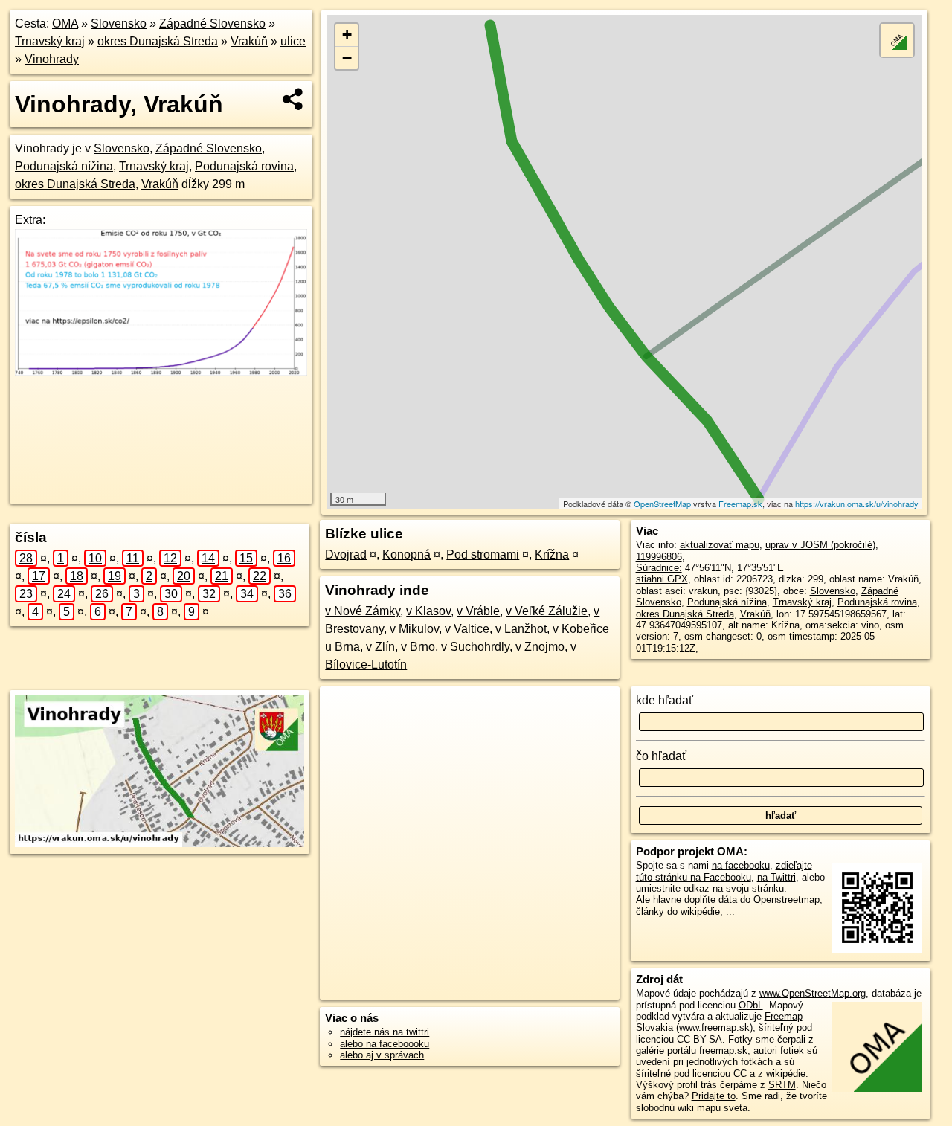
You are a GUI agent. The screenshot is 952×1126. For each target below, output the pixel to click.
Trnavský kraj (50, 41)
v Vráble (478, 611)
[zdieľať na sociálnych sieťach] (293, 99)
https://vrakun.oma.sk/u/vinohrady (857, 503)
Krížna (552, 554)
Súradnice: (659, 567)
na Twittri (776, 877)
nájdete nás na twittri (384, 1031)
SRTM (782, 1084)
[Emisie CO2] (161, 371)
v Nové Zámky (362, 611)
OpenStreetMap (662, 503)
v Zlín (380, 646)
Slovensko (119, 23)
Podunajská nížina (64, 166)
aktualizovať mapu (719, 544)
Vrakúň (249, 41)
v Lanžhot (521, 628)
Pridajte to (714, 1095)
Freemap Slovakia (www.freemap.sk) (719, 1022)
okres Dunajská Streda (157, 41)
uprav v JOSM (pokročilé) (820, 544)
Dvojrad (346, 554)
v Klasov (428, 611)
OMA (65, 23)
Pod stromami (482, 554)
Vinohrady (52, 59)
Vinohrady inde (377, 590)
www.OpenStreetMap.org (812, 993)
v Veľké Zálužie (547, 611)
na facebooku (741, 865)
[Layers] (897, 40)
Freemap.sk (740, 503)
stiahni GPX (662, 579)
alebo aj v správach (382, 1055)
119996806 (659, 556)
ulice (293, 41)
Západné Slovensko (212, 23)
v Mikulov (414, 628)
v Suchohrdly (475, 646)
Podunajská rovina (244, 166)
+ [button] (347, 34)
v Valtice (467, 628)
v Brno (418, 646)
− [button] (347, 57)
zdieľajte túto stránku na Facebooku (724, 871)
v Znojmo (540, 646)
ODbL (751, 1005)
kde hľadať (664, 700)
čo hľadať (661, 756)
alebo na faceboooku (384, 1043)
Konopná (406, 554)
